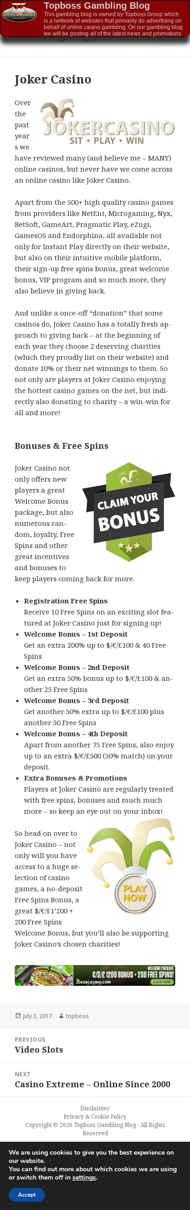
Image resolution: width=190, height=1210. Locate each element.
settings (84, 1178)
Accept (27, 1194)
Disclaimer (95, 1108)
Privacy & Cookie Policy (95, 1117)
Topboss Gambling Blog (97, 5)
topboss (77, 1016)
